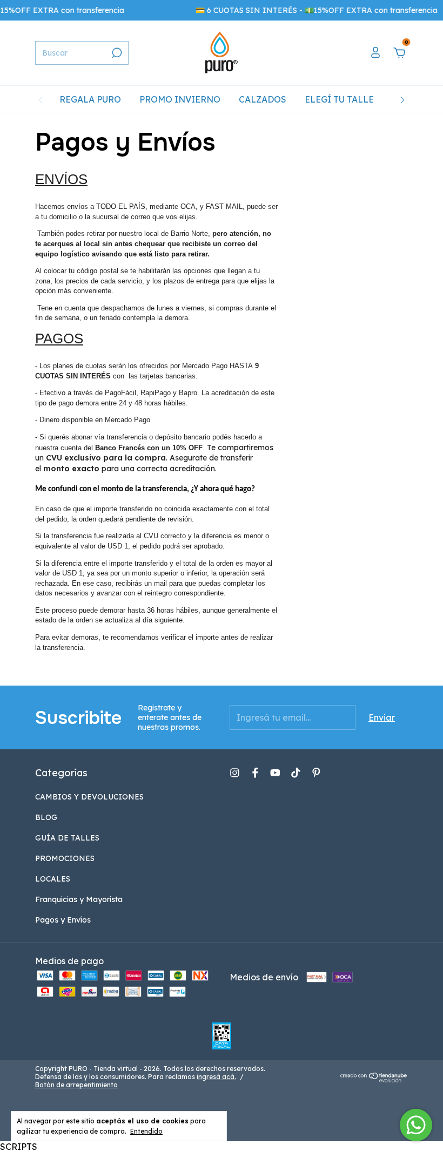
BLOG (46, 817)
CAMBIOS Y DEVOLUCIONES (89, 797)
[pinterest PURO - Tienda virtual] (316, 773)
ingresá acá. (216, 1077)
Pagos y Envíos (63, 920)
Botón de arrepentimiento (76, 1085)
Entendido (146, 1131)
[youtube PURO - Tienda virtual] (275, 773)
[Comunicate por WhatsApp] (416, 1125)
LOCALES (52, 879)
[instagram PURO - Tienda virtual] (235, 773)
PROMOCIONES (65, 858)
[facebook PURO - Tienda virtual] (255, 773)
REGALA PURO (90, 99)
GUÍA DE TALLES (67, 838)
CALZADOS (262, 99)
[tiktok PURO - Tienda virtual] (296, 773)
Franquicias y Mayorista (79, 899)
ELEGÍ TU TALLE (339, 99)
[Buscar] (116, 53)
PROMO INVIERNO (179, 99)
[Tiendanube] (374, 1079)
